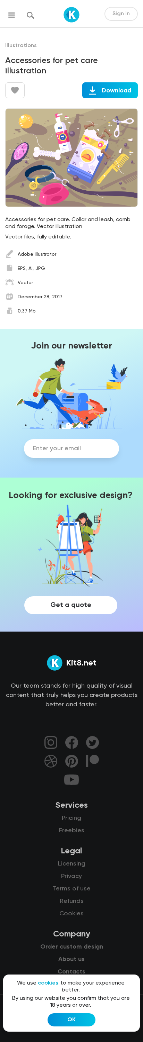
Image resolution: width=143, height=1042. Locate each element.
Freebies (71, 830)
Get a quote (70, 605)
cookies (48, 983)
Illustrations (21, 45)
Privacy (71, 876)
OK (71, 1020)
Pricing (71, 818)
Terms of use (72, 889)
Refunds (72, 901)
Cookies (71, 913)
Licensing (71, 864)
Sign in (121, 14)
